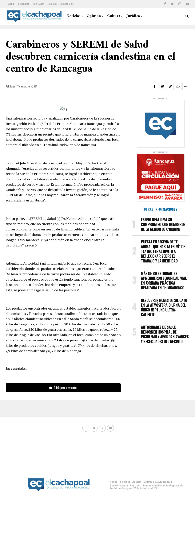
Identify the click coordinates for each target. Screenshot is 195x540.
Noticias (73, 16)
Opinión (94, 16)
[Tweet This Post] (162, 86)
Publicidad (24, 3)
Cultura (113, 16)
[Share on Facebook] (154, 86)
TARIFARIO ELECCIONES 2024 (60, 3)
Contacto (38, 3)
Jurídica (133, 16)
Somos (11, 3)
